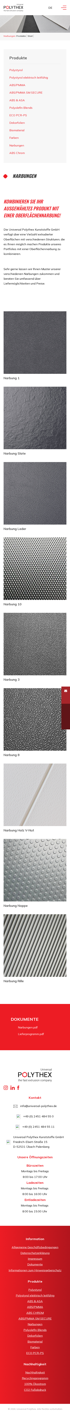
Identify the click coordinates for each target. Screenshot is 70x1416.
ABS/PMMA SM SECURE (26, 92)
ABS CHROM (35, 1313)
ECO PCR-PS (18, 115)
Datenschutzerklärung (35, 1253)
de (50, 7)
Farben (14, 137)
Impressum (35, 1258)
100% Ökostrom (35, 1384)
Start (30, 36)
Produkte (21, 36)
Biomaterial (16, 130)
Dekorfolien (17, 122)
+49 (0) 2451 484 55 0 (38, 1116)
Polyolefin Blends (20, 107)
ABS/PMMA (17, 85)
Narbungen (16, 145)
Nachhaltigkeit (35, 1372)
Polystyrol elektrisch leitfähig (28, 77)
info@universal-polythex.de (38, 1106)
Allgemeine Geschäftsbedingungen (35, 1247)
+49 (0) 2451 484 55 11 (38, 1126)
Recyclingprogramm (35, 1378)
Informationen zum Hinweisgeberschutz (35, 1270)
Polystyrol (16, 70)
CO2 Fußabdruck (35, 1390)
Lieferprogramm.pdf (31, 1034)
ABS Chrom (17, 153)
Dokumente (35, 1264)
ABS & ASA (17, 100)
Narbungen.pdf (28, 1027)
